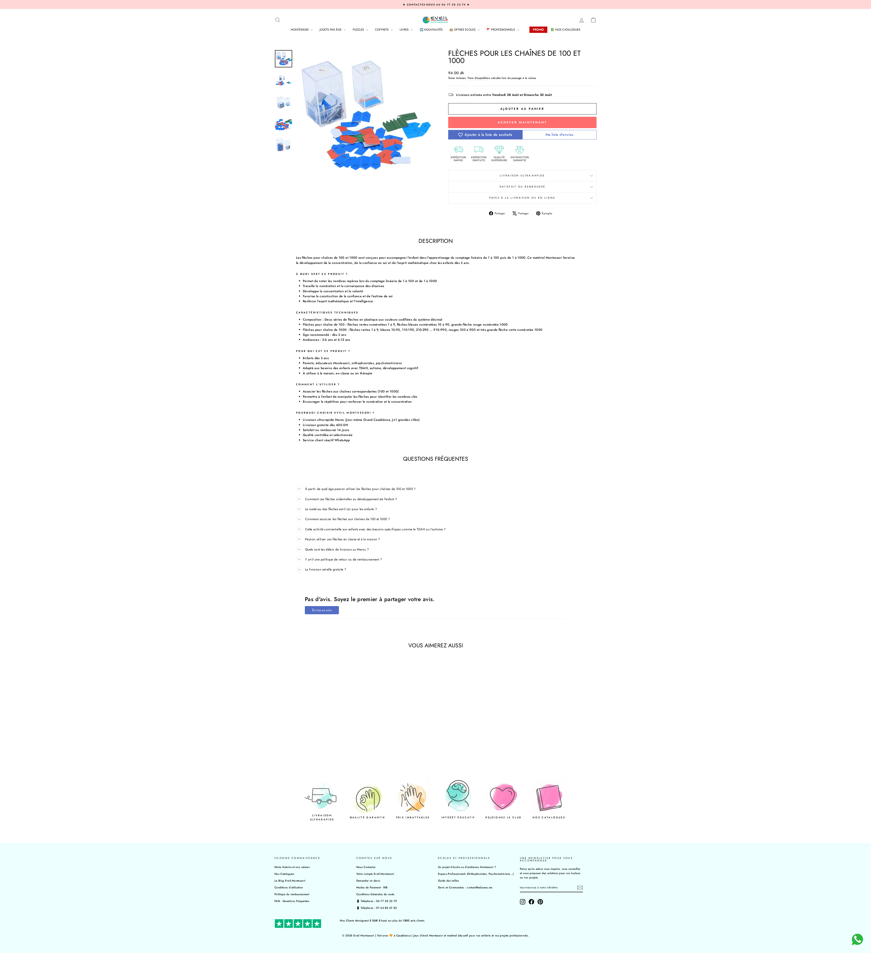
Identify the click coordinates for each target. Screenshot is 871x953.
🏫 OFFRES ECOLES (462, 29)
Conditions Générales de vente (375, 894)
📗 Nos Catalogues (565, 29)
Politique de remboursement (291, 894)
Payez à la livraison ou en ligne (522, 198)
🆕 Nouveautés (431, 29)
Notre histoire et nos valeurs (292, 867)
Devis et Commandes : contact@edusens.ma (465, 887)
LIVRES (404, 29)
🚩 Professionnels (501, 29)
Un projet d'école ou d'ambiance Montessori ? (467, 867)
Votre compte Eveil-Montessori (375, 874)
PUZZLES (359, 29)
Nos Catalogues (284, 874)
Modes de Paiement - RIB (372, 887)
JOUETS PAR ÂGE (331, 29)
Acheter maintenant (522, 122)
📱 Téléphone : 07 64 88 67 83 (376, 908)
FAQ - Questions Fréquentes (291, 901)
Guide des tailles (448, 880)
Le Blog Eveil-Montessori (289, 880)
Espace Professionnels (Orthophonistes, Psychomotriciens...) (476, 874)
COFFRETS (382, 29)
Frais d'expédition (479, 78)
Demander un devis (368, 880)
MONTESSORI (300, 29)
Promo (538, 29)
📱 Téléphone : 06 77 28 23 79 (376, 901)
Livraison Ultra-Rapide (522, 175)
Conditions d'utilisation (288, 887)
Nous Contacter (366, 867)
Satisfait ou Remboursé (522, 186)
